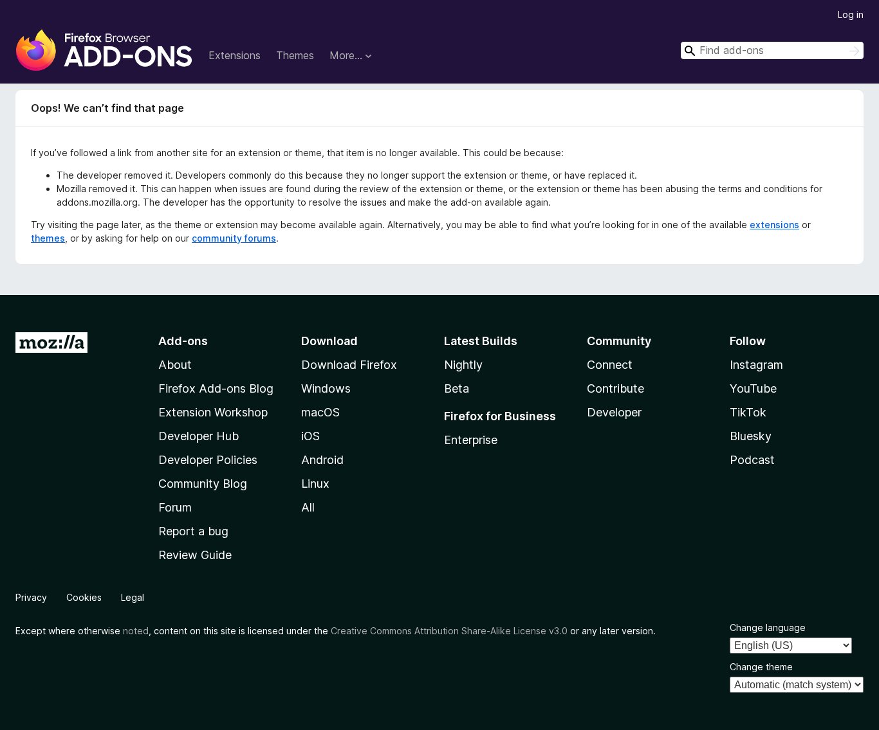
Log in (851, 14)
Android (322, 460)
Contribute (615, 388)
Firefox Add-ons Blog (215, 388)
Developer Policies (207, 460)
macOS (320, 412)
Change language (768, 627)
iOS (310, 436)
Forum (175, 507)
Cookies (84, 597)
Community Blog (202, 483)
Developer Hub (198, 436)
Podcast (752, 460)
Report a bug (193, 531)
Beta (456, 388)
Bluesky (751, 436)
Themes (295, 55)
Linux (315, 483)
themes (48, 238)
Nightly (463, 364)
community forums (234, 238)
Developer (614, 412)
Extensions (234, 55)
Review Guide (195, 555)
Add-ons (183, 341)
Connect (610, 364)
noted (136, 630)
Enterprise (470, 440)
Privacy (31, 597)
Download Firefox (349, 364)
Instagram (756, 364)
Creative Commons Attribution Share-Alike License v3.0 (449, 630)
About (175, 364)
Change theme (761, 666)
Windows (326, 388)
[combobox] (772, 50)
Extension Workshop (213, 412)
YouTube (753, 388)
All (308, 507)
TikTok (748, 412)
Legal (132, 597)
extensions (774, 224)
